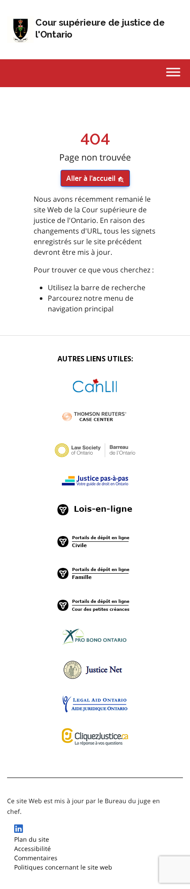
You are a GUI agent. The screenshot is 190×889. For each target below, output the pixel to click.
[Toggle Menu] (173, 72)
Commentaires (35, 858)
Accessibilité (32, 848)
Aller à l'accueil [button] (91, 178)
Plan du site (31, 839)
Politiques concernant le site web (63, 867)
